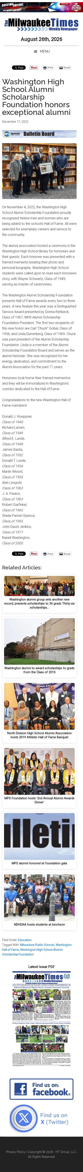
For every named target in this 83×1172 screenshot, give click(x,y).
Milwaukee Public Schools (37, 945)
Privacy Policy (15, 1152)
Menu (45, 51)
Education (24, 940)
